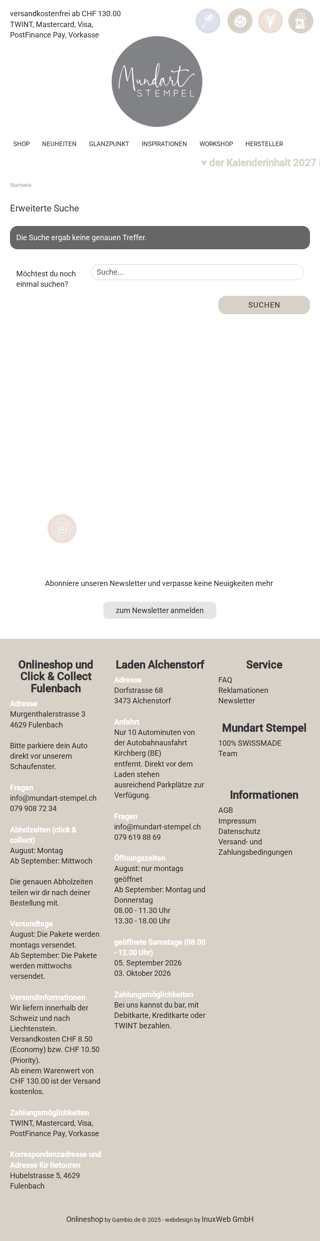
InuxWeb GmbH (228, 1219)
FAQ (225, 679)
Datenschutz (239, 831)
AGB (225, 810)
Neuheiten (59, 144)
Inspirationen (164, 144)
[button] (240, 15)
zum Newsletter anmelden (160, 610)
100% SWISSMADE (249, 743)
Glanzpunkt (109, 144)
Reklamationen (243, 690)
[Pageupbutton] (297, 1228)
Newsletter (236, 700)
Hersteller (264, 144)
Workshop (216, 144)
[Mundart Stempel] (160, 82)
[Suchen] (208, 15)
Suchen (264, 304)
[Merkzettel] (270, 15)
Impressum (237, 821)
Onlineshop (84, 1219)
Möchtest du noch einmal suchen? (46, 279)
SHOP (21, 144)
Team (228, 753)
